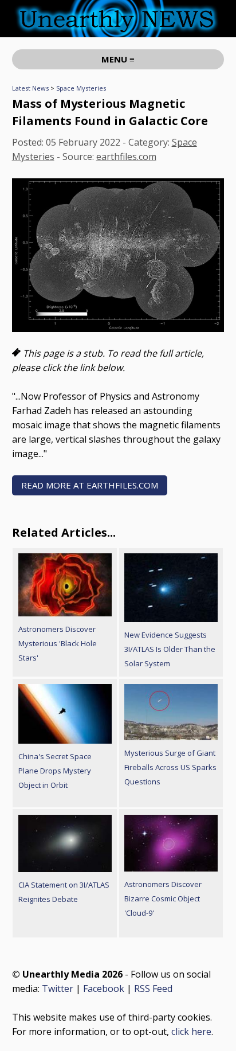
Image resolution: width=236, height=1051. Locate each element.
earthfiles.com (126, 156)
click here (191, 1031)
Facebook (103, 988)
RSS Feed (153, 988)
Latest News (30, 88)
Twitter (57, 988)
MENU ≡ (118, 59)
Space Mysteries (81, 88)
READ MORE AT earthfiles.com (89, 485)
